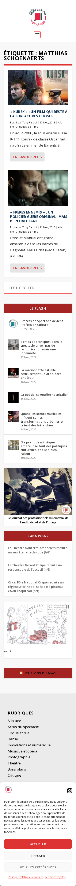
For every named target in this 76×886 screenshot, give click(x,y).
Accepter (38, 844)
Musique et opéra (22, 751)
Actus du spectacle (23, 726)
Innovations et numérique (29, 745)
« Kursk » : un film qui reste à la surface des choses (39, 113)
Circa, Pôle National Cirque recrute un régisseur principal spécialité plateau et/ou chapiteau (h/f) (36, 586)
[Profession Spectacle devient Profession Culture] (13, 323)
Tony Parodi (29, 122)
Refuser (38, 855)
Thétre (15, 763)
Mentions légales (55, 877)
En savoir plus (27, 157)
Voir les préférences (38, 867)
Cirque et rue (18, 732)
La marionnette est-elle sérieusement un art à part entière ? (41, 374)
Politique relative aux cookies (25, 877)
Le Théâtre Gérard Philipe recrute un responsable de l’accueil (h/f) (35, 567)
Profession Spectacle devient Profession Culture (42, 323)
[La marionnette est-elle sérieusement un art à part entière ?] (13, 373)
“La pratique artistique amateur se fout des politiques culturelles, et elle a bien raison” (44, 448)
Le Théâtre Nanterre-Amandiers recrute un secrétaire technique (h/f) (37, 550)
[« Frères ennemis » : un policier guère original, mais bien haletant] (38, 188)
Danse (13, 739)
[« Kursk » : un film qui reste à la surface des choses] (38, 87)
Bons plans (38, 536)
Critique (15, 775)
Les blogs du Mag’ (40, 673)
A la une (15, 720)
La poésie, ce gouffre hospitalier (44, 395)
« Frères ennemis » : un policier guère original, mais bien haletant (38, 216)
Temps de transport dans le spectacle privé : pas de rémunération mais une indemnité (41, 347)
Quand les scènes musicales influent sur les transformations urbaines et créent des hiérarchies (42, 419)
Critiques (21, 126)
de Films (33, 126)
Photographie (19, 757)
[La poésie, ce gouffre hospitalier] (13, 397)
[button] (70, 791)
